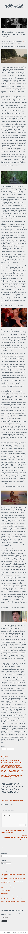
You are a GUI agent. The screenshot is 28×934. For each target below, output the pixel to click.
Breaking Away (18, 763)
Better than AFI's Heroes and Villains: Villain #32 (11, 898)
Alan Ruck (5, 762)
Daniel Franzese (13, 765)
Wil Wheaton (14, 778)
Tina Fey (8, 778)
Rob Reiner (3, 775)
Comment (22, 825)
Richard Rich (12, 774)
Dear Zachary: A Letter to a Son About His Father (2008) (13, 878)
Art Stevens (11, 763)
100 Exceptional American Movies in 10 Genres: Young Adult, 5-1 (15, 837)
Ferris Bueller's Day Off (13, 766)
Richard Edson (4, 774)
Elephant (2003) (4, 893)
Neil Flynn (19, 771)
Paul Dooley (4, 772)
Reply (14, 802)
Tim (3, 758)
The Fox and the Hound (11, 776)
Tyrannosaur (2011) (5, 890)
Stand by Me (10, 775)
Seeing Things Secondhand (14, 6)
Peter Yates (11, 772)
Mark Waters (14, 770)
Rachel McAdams (18, 772)
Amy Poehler (19, 762)
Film (19, 760)
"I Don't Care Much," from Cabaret (8, 887)
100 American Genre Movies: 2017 (10, 760)
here (23, 41)
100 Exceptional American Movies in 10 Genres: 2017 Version (12, 830)
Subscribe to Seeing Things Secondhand (12, 910)
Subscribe (4, 921)
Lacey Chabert (14, 769)
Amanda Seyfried (12, 762)
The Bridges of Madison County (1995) (9, 896)
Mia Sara (14, 771)
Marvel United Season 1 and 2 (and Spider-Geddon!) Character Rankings (12, 882)
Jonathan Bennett (5, 769)
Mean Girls (9, 771)
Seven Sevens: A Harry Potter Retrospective (10, 885)
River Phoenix (18, 774)
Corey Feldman (5, 765)
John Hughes (19, 767)
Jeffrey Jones (4, 767)
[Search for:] (9, 847)
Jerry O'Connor (11, 767)
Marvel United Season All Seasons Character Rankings (13, 901)
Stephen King (16, 775)
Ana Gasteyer (4, 763)
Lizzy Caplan (8, 770)
